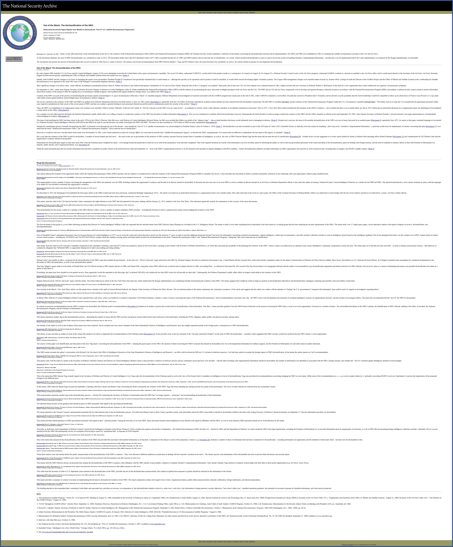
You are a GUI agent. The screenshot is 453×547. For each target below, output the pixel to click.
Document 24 (40, 407)
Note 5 (194, 104)
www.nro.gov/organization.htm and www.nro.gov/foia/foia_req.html (67, 532)
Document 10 (40, 276)
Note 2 (118, 82)
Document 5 (40, 205)
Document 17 (40, 337)
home (199, 12)
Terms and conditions (347, 544)
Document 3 (182, 114)
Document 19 (84, 145)
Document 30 (40, 466)
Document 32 (40, 483)
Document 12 (398, 137)
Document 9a (40, 251)
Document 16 (40, 329)
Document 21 (40, 381)
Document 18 (40, 347)
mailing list (252, 12)
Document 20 (295, 137)
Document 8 (40, 241)
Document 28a (41, 443)
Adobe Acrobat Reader (64, 165)
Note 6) (274, 120)
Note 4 (101, 98)
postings (220, 12)
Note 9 (371, 149)
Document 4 (63, 110)
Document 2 (376, 120)
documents (210, 12)
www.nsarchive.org (157, 524)
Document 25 (40, 415)
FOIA (224, 12)
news (215, 12)
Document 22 (40, 390)
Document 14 (40, 312)
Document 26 (40, 424)
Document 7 (430, 126)
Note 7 (219, 126)
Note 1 (125, 75)
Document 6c (211, 122)
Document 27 (64, 116)
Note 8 (287, 133)
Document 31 (40, 475)
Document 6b (40, 216)
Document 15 (40, 320)
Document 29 (40, 458)
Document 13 (40, 301)
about (204, 12)
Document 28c (41, 448)
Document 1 (155, 102)
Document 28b (41, 446)
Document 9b (40, 254)
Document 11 (40, 284)
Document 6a (40, 213)
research (229, 12)
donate (246, 12)
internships (236, 12)
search (241, 12)
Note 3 (167, 92)
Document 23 (40, 398)
